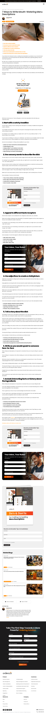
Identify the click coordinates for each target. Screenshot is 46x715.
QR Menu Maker (5, 688)
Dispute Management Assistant (22, 681)
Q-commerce (33, 690)
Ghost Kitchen (33, 688)
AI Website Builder (19, 679)
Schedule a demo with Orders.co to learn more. (11, 423)
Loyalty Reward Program (20, 688)
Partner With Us (26, 703)
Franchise (33, 686)
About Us (25, 699)
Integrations (5, 693)
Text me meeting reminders (24, 661)
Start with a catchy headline (9, 43)
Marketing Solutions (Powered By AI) (22, 683)
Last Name (25, 195)
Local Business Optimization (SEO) (22, 686)
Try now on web (23, 90)
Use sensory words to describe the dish (11, 45)
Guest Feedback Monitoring (21, 690)
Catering (5, 567)
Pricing (4, 695)
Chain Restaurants (34, 683)
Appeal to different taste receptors (10, 46)
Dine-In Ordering (19, 693)
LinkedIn (7, 617)
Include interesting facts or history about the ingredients (15, 53)
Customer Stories (34, 679)
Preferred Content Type (8, 264)
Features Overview (6, 679)
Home (3, 9)
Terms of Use (5, 706)
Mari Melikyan (9, 17)
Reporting (4, 690)
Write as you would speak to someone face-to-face (14, 51)
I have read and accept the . (30, 202)
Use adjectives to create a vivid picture (11, 48)
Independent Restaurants (7, 581)
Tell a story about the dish (8, 50)
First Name (25, 191)
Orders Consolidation (7, 683)
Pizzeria (5, 595)
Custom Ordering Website (7, 686)
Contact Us (26, 701)
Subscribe (9, 269)
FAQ (3, 701)
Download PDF (26, 205)
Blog (5, 9)
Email (25, 439)
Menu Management (10, 21)
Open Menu (43, 4)
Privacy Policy (34, 202)
